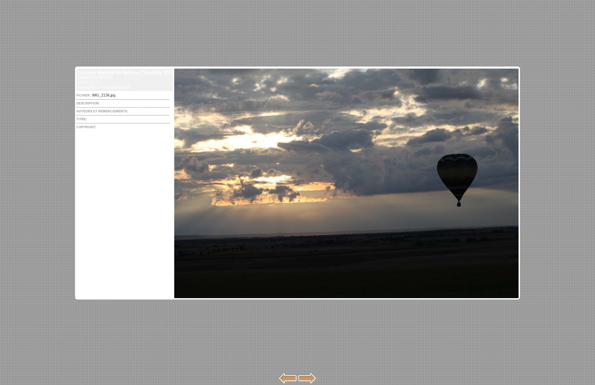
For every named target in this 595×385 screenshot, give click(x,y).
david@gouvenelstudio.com (104, 87)
